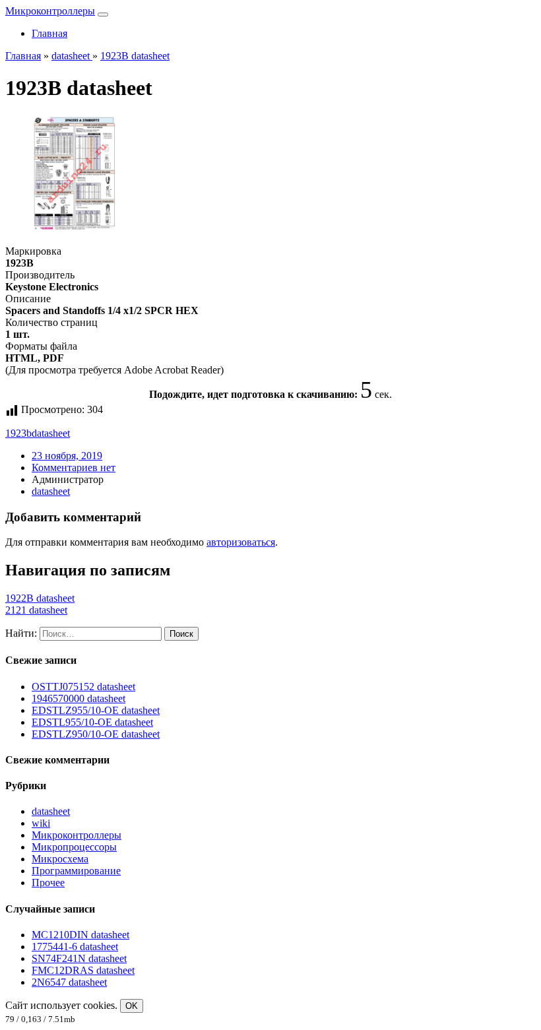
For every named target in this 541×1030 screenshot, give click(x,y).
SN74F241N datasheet (79, 958)
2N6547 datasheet (69, 982)
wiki (41, 823)
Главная (49, 33)
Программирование (76, 870)
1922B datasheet (40, 598)
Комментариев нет (73, 467)
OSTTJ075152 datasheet (83, 686)
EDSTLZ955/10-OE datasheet (96, 710)
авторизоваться (241, 542)
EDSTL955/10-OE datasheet (92, 722)
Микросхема (60, 858)
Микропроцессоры (74, 847)
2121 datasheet (36, 610)
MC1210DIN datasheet (80, 934)
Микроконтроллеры (50, 10)
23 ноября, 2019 (67, 455)
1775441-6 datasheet (75, 946)
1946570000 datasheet (78, 698)
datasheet (51, 433)
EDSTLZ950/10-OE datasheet (96, 734)
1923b (18, 433)
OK (131, 1006)
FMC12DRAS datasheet (83, 970)
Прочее (48, 882)
